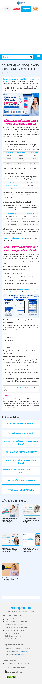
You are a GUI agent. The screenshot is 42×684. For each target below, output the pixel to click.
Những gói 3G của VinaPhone (14, 624)
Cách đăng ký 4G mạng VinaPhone (16, 627)
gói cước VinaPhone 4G (18, 388)
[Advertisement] (21, 32)
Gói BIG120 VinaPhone (12, 633)
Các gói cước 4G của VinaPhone (15, 630)
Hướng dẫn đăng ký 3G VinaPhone (16, 621)
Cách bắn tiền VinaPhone (13, 636)
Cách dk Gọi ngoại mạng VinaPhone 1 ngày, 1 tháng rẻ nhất (10, 579)
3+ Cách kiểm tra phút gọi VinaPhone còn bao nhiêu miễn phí (31, 520)
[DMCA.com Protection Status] (10, 676)
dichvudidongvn (21, 654)
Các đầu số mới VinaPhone (13, 639)
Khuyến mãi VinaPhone (12, 619)
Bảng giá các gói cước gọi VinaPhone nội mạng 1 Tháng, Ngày (10, 550)
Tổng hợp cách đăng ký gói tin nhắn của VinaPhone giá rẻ (9, 520)
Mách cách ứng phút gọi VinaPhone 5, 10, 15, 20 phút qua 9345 (31, 550)
